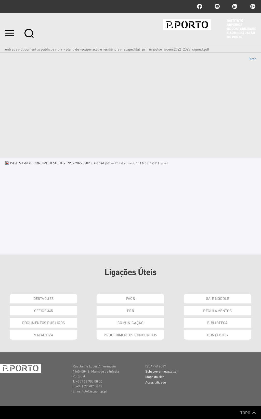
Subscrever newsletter (161, 371)
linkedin (234, 6)
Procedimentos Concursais (130, 334)
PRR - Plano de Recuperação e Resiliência (88, 49)
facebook (199, 6)
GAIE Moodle (217, 298)
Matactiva (43, 334)
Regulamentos (217, 310)
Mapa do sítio (154, 376)
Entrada (11, 49)
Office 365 (43, 310)
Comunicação (131, 322)
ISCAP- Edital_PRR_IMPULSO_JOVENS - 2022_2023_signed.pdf (60, 163)
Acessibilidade (155, 382)
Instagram (252, 6)
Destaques (43, 298)
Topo (245, 412)
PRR (130, 310)
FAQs (130, 298)
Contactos (217, 334)
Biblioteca (217, 322)
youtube (217, 6)
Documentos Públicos (37, 49)
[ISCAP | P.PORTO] (209, 28)
